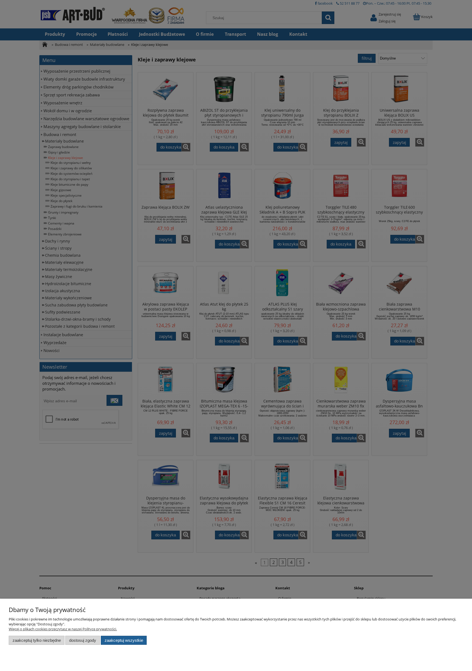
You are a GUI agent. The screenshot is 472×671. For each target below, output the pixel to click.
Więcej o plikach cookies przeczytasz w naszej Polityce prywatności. (63, 628)
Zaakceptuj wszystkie (124, 640)
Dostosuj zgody (82, 640)
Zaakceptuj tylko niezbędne (37, 640)
